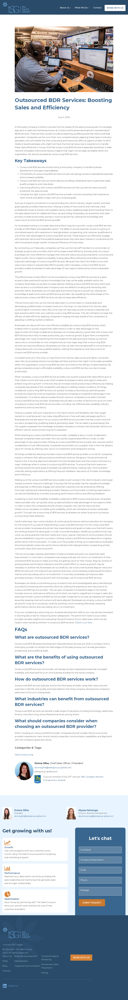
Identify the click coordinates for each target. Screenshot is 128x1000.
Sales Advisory (21, 961)
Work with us (115, 8)
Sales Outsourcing (24, 755)
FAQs (5, 961)
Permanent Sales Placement (49, 966)
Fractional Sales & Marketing (50, 958)
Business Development (25, 956)
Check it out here (83, 622)
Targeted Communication (27, 966)
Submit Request (91, 903)
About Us (64, 7)
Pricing (44, 973)
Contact (97, 7)
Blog (4, 966)
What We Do (81, 7)
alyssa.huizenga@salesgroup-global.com (96, 816)
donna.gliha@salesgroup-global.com (52, 767)
